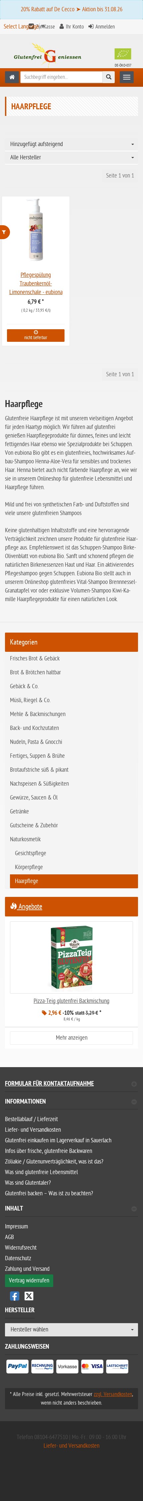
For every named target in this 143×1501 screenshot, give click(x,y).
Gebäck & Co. (24, 686)
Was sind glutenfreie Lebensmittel (41, 1172)
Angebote (29, 906)
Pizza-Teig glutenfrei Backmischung (71, 1001)
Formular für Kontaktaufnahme (49, 1084)
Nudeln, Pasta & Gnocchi (36, 742)
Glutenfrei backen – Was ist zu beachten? (49, 1193)
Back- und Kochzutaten (34, 728)
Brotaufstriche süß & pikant (39, 769)
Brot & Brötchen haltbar (35, 672)
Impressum (16, 1226)
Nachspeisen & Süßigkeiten (39, 783)
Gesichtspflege (30, 853)
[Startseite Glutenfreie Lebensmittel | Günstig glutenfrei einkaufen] (71, 56)
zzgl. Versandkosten (113, 1394)
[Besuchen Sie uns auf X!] (71, 1296)
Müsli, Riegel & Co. (30, 700)
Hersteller (20, 1311)
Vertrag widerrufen (29, 1280)
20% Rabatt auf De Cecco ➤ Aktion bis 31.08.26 (71, 9)
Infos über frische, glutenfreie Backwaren (48, 1151)
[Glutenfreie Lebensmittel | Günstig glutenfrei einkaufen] (12, 77)
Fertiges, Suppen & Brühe (37, 755)
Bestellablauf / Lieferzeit (31, 1119)
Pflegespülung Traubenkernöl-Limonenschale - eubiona (36, 284)
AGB (9, 1237)
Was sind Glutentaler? (28, 1182)
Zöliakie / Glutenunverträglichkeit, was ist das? (54, 1161)
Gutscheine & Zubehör (34, 825)
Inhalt (14, 1209)
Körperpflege (29, 867)
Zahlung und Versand (27, 1269)
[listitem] (17, 1368)
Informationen (25, 1102)
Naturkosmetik (25, 839)
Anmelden (105, 27)
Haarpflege (26, 881)
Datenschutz (18, 1258)
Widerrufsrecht (21, 1247)
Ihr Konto (75, 27)
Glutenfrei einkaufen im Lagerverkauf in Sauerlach (58, 1140)
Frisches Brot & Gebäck (35, 658)
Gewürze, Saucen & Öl (34, 797)
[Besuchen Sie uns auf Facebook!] (14, 1296)
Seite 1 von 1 (120, 175)
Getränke (19, 811)
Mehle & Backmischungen (38, 714)
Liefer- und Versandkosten (33, 1129)
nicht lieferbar (35, 337)
